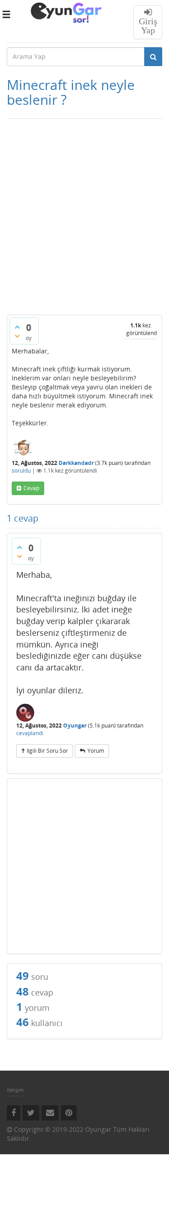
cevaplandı (29, 733)
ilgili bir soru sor (47, 751)
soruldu (21, 470)
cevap (31, 488)
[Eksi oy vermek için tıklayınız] (17, 336)
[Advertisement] (84, 219)
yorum (95, 751)
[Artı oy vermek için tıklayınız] (17, 327)
